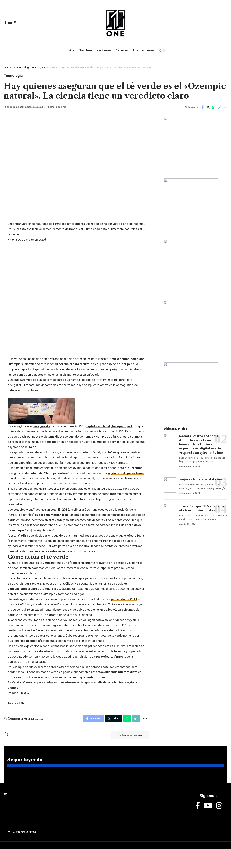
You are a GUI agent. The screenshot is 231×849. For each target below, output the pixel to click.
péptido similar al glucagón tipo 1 (109, 426)
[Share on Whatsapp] (213, 107)
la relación (54, 604)
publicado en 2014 (124, 599)
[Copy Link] (219, 107)
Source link (16, 702)
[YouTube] (10, 23)
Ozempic (117, 229)
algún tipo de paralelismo (126, 473)
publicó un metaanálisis (51, 515)
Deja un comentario (132, 735)
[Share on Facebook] (202, 107)
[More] (224, 107)
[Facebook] (5, 23)
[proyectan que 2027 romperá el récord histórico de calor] (170, 511)
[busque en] (200, 23)
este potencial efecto (46, 588)
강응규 (24, 693)
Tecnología (13, 75)
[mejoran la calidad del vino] (170, 485)
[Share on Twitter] (208, 107)
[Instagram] (15, 23)
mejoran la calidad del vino (200, 479)
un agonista (41, 426)
